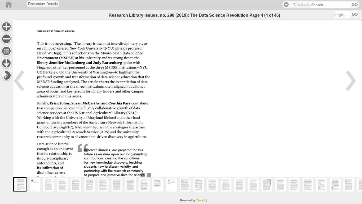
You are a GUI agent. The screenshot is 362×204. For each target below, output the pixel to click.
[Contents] (6, 51)
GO (354, 4)
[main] (187, 112)
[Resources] (6, 63)
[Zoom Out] (6, 38)
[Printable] (6, 75)
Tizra (200, 200)
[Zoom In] (6, 26)
